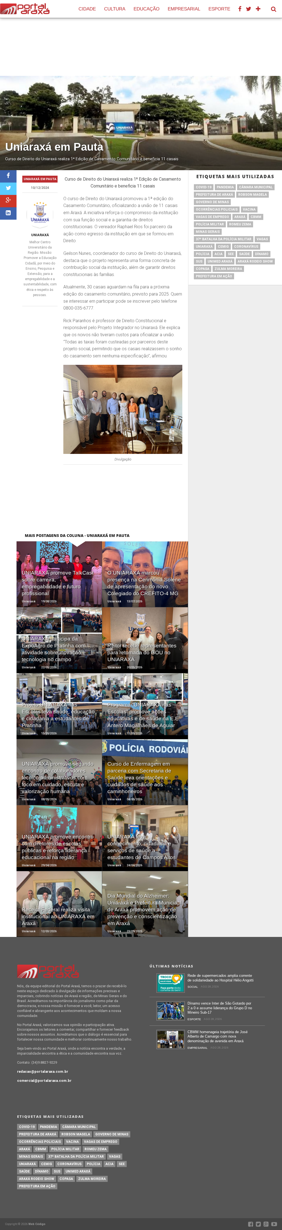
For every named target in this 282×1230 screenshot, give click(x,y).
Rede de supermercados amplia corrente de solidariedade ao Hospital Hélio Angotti (221, 977)
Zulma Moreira (228, 269)
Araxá (239, 217)
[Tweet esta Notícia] (8, 189)
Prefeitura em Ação (214, 276)
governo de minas (212, 202)
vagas (262, 239)
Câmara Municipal (256, 187)
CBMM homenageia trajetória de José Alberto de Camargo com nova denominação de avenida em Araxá (218, 1036)
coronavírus (246, 247)
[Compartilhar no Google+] (8, 201)
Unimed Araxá (220, 261)
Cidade (87, 9)
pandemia (225, 187)
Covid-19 (204, 187)
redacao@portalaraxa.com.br (42, 1071)
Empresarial (184, 9)
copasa (202, 269)
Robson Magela (252, 195)
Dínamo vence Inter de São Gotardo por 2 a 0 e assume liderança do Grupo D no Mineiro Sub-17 (220, 1007)
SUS (199, 261)
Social (193, 986)
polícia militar (210, 224)
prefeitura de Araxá (214, 195)
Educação (146, 9)
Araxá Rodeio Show (255, 261)
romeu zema (240, 224)
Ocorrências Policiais (217, 209)
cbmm (256, 217)
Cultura (114, 9)
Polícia (202, 254)
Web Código (36, 1224)
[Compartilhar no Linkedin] (8, 213)
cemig (223, 247)
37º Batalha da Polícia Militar (223, 239)
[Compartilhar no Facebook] (8, 176)
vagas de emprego (212, 217)
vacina (249, 209)
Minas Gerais (208, 232)
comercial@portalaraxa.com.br (44, 1081)
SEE (231, 254)
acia (219, 254)
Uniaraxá (40, 235)
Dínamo (262, 254)
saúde (244, 254)
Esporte (219, 9)
